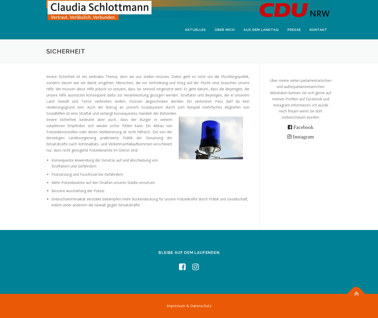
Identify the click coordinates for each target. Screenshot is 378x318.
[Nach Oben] (356, 294)
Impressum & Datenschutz (189, 305)
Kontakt (318, 30)
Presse (294, 30)
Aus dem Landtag (261, 30)
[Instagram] (195, 266)
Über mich (225, 30)
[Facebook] (182, 266)
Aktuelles (195, 30)
